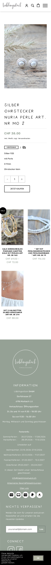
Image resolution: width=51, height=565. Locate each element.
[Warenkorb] (38, 5)
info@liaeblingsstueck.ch (24, 478)
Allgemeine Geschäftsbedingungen (24, 483)
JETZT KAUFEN (17, 189)
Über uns (24, 488)
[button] (32, 5)
